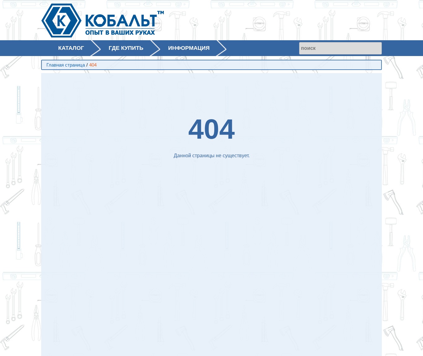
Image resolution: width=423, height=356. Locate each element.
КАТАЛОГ (71, 48)
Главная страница (65, 64)
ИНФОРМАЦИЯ (189, 48)
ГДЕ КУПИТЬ (126, 48)
